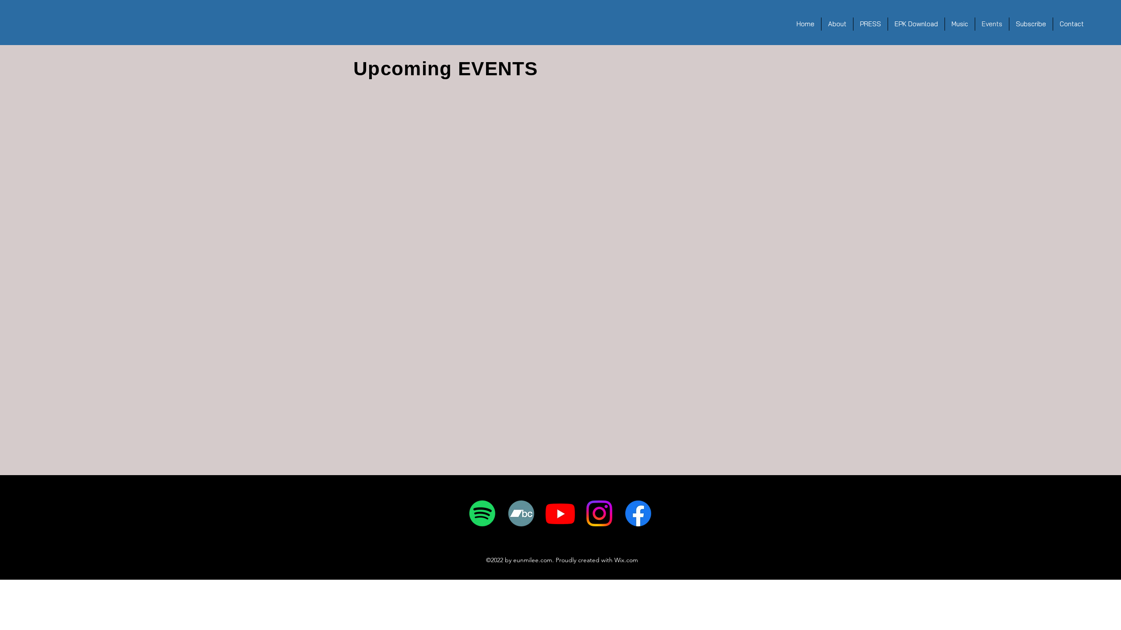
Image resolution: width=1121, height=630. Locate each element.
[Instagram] (599, 513)
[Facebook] (638, 513)
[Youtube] (560, 513)
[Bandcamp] (521, 513)
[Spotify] (482, 513)
